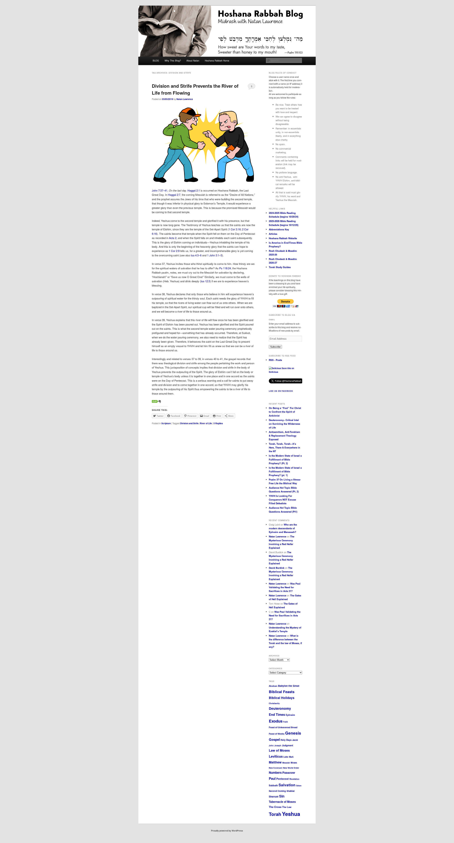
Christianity (274, 703)
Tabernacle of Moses (282, 802)
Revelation (294, 778)
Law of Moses (279, 750)
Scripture (166, 423)
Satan (298, 785)
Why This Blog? (173, 60)
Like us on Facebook (281, 391)
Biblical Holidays (281, 697)
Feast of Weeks (276, 733)
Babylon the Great (288, 685)
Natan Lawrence (184, 99)
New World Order (291, 767)
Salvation (287, 784)
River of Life (206, 423)
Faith (285, 721)
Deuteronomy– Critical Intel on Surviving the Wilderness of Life (284, 423)
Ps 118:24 (225, 268)
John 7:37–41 (159, 190)
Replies (218, 423)
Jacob (295, 739)
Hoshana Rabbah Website (283, 238)
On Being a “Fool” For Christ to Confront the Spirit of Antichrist (285, 411)
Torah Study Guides (280, 267)
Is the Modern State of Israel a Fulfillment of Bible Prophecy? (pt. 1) (285, 471)
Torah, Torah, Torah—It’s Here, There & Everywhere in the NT (284, 447)
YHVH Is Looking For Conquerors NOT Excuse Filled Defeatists (282, 499)
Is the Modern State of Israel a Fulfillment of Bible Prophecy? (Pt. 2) (285, 459)
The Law (286, 807)
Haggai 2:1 (193, 190)
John (271, 745)
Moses (294, 762)
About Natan (192, 60)
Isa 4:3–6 (196, 255)
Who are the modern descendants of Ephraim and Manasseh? (283, 528)
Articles (273, 233)
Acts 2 (172, 238)
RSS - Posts (275, 360)
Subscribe (275, 346)
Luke (285, 756)
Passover (288, 773)
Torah (275, 814)
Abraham (273, 685)
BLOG (156, 60)
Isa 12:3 (205, 281)
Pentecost (282, 778)
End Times (277, 714)
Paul (272, 778)
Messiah (286, 762)
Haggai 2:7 (174, 194)
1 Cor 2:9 (174, 251)
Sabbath (273, 785)
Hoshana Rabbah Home (217, 60)
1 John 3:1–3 (214, 255)
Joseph (277, 745)
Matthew (275, 762)
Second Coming (277, 791)
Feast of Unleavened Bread (283, 727)
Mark (291, 756)
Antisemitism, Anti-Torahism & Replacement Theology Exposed (284, 435)
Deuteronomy (280, 708)
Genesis (293, 733)
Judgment (287, 745)
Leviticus (276, 756)
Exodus (276, 721)
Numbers (275, 772)
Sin (281, 796)
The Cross (275, 807)
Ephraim (290, 714)
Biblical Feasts (281, 691)
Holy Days (286, 739)
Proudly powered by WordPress (227, 830)
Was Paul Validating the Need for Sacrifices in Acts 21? (284, 587)
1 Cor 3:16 (235, 229)
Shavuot (273, 796)
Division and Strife (189, 423)
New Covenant (275, 767)
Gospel (274, 739)
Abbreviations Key (279, 229)
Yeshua (291, 813)
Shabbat (291, 790)
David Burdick (276, 567)
